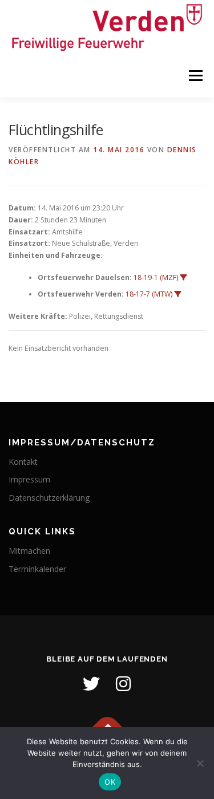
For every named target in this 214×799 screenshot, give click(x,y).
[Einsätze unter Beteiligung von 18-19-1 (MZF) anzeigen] (183, 277)
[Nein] (199, 763)
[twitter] (91, 683)
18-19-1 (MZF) (156, 277)
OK (109, 781)
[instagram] (123, 683)
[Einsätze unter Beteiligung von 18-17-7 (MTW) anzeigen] (177, 294)
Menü (194, 76)
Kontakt (23, 461)
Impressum (29, 479)
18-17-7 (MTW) (149, 294)
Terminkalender (37, 568)
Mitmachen (29, 550)
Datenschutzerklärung (49, 497)
